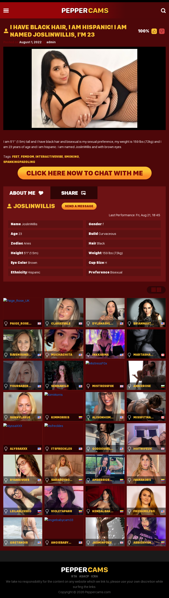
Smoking (71, 156)
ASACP (84, 576)
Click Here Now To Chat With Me (84, 173)
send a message (79, 206)
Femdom (27, 156)
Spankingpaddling (19, 162)
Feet (16, 156)
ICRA (94, 576)
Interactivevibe (49, 156)
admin (51, 42)
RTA (74, 576)
